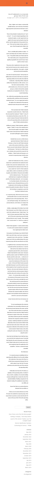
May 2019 (28, 465)
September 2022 (27, 439)
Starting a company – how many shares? (20, 416)
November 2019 (27, 453)
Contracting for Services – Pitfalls (22, 425)
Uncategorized (23, 17)
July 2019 (29, 460)
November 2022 (27, 437)
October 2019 (27, 455)
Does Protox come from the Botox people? (20, 414)
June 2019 (28, 462)
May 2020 (28, 444)
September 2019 (27, 458)
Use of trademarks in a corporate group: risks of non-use (18, 15)
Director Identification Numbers (23, 423)
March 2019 (28, 467)
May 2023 (28, 432)
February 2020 (27, 448)
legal (10, 17)
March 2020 (28, 446)
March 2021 (28, 441)
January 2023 (28, 434)
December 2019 (27, 451)
